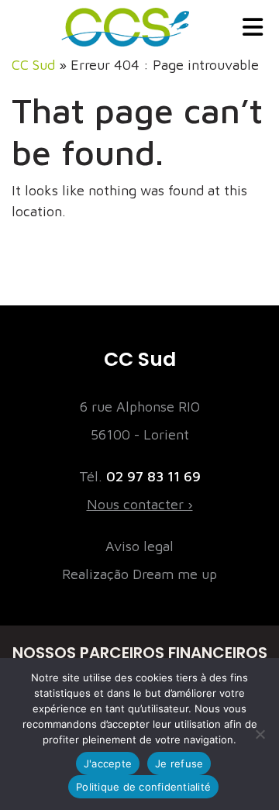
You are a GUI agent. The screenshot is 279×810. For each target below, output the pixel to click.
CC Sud (33, 65)
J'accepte (108, 763)
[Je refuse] (259, 734)
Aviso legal (139, 546)
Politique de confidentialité (143, 787)
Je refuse (179, 763)
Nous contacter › (140, 504)
